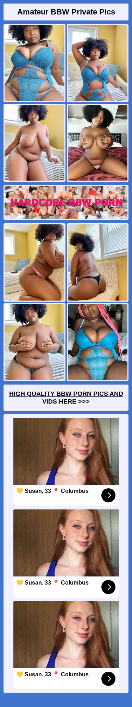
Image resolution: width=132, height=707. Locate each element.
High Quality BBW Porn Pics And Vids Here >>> (66, 397)
